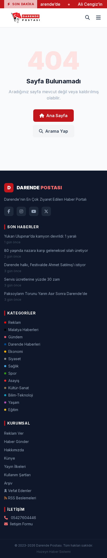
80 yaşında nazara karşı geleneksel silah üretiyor (46, 250)
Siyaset (14, 359)
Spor (12, 373)
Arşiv (8, 483)
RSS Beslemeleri (22, 498)
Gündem (15, 337)
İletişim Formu (21, 524)
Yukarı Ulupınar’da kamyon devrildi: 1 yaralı (40, 236)
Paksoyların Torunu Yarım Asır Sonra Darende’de (45, 293)
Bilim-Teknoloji (20, 395)
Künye (9, 458)
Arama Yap (56, 131)
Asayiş (13, 380)
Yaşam (13, 402)
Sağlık (13, 366)
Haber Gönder (16, 441)
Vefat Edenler (19, 490)
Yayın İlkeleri (15, 466)
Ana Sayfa (57, 115)
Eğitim (13, 409)
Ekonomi (15, 351)
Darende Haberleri (24, 344)
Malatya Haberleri (23, 329)
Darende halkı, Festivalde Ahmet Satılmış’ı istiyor (45, 265)
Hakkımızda (14, 450)
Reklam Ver (14, 433)
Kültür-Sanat (18, 388)
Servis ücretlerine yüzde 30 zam (32, 279)
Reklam (14, 322)
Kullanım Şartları (17, 475)
